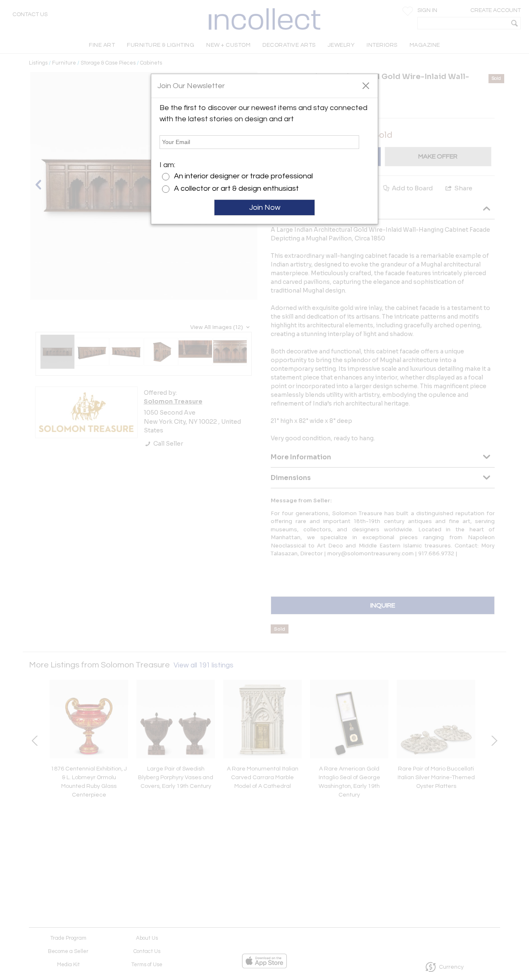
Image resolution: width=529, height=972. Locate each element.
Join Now (264, 207)
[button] (365, 85)
